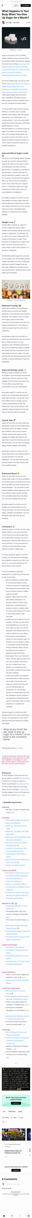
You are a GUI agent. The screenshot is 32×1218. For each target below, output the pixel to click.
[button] (16, 1)
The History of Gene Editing (15, 947)
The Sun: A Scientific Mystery (15, 865)
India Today (21, 795)
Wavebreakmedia (19, 300)
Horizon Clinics (24, 789)
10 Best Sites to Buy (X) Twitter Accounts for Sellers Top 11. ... (13, 1152)
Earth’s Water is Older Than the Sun (17, 820)
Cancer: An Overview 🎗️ (14, 881)
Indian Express (25, 778)
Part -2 (8, 917)
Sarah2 (19, 50)
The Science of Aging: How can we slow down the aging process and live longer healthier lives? (17, 875)
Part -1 (27, 1005)
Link (12, 812)
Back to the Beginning (13, 823)
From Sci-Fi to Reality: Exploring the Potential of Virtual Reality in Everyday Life (17, 1040)
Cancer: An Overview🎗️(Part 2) (16, 884)
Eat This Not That (23, 784)
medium (20, 748)
